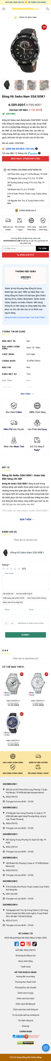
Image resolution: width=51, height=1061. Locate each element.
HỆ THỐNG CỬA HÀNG (37, 2)
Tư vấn (42, 248)
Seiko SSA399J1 (13, 740)
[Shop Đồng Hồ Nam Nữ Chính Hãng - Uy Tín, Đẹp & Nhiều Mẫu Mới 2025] (25, 9)
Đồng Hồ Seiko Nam (27, 17)
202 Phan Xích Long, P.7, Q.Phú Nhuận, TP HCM (27, 174)
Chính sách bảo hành (25, 998)
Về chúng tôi (21, 956)
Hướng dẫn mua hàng (25, 976)
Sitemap (25, 1026)
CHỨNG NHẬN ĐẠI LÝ (27, 210)
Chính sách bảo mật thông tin (25, 1009)
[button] (3, 8)
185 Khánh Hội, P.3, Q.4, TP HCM (20, 189)
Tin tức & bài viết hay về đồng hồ (25, 1015)
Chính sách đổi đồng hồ (25, 1004)
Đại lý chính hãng (25, 961)
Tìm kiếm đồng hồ (25, 1020)
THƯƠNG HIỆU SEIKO (25, 271)
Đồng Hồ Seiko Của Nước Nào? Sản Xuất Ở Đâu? (25, 317)
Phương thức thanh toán (25, 982)
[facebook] (16, 944)
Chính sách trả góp (25, 993)
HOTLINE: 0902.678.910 (14, 2)
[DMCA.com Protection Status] (25, 1043)
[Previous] (6, 50)
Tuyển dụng (25, 967)
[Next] (44, 50)
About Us (31, 956)
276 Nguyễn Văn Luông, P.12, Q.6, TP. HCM (25, 178)
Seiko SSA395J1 (38, 701)
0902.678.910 (26, 255)
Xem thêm (25, 519)
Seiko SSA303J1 (13, 701)
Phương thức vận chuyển (25, 987)
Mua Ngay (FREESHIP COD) (25, 158)
